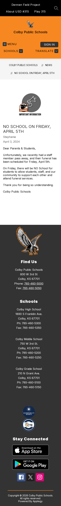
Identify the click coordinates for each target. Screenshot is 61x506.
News (48, 65)
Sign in (49, 44)
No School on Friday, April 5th (34, 73)
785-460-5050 (32, 288)
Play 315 (40, 11)
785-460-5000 (33, 283)
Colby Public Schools (23, 65)
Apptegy (38, 501)
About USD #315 (17, 11)
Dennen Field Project (26, 4)
